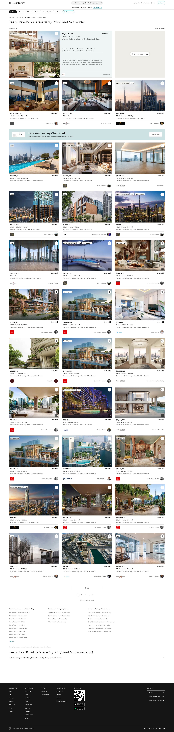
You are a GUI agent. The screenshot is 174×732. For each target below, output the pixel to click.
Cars (26, 694)
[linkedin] (160, 728)
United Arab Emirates (23, 17)
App (10, 694)
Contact (11, 698)
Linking (58, 698)
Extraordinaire (29, 714)
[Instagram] (145, 728)
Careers (11, 701)
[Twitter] (156, 728)
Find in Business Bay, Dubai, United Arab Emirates (30, 647)
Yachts (27, 698)
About (10, 691)
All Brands (44, 691)
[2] (96, 595)
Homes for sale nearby (21, 609)
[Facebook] (148, 728)
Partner (58, 694)
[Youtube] (152, 728)
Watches (27, 708)
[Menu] (10, 3)
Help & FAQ (12, 704)
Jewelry (27, 711)
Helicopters (28, 704)
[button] (56, 33)
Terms (10, 708)
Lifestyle (27, 718)
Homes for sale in (19, 612)
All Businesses (45, 694)
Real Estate (12, 17)
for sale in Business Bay (59, 612)
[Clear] (101, 3)
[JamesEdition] (19, 3)
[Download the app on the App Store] (79, 704)
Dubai (33, 17)
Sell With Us (59, 691)
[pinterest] (164, 728)
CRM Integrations (61, 701)
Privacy (11, 711)
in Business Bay (99, 616)
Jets (26, 701)
